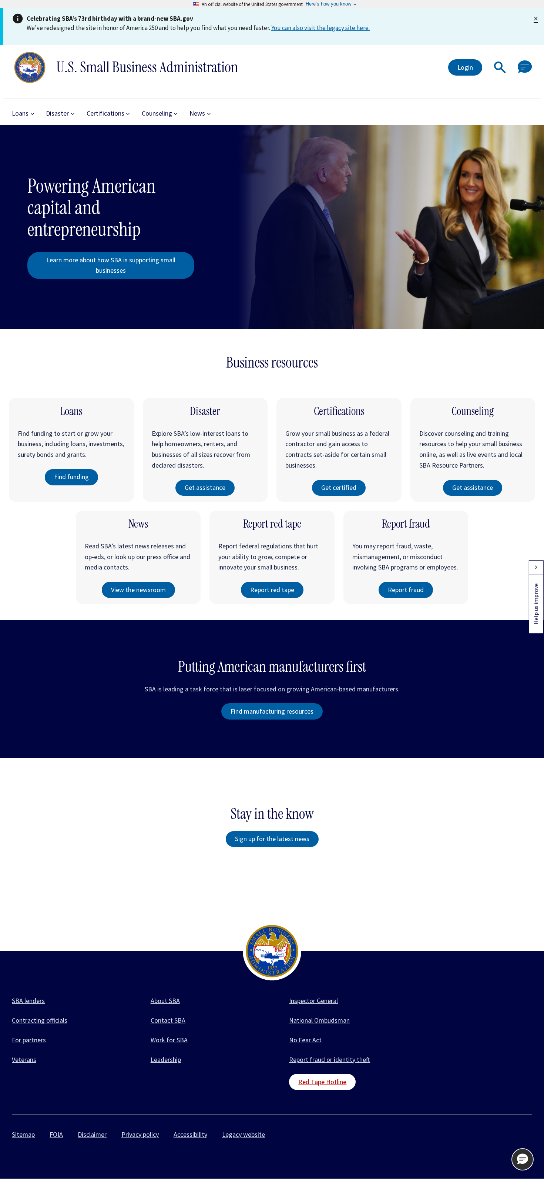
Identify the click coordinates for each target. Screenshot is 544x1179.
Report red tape (272, 589)
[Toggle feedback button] (535, 567)
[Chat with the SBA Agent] (525, 67)
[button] (500, 67)
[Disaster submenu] (73, 114)
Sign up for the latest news (272, 838)
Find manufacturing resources (272, 711)
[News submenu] (209, 114)
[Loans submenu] (32, 114)
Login (465, 67)
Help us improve (536, 603)
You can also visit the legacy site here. (320, 28)
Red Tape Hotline (322, 1081)
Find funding (71, 476)
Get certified (338, 487)
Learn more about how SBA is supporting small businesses (110, 265)
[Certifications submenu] (128, 114)
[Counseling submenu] (176, 114)
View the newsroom (138, 589)
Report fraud (406, 589)
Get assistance (205, 487)
